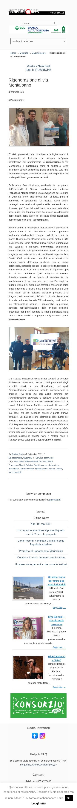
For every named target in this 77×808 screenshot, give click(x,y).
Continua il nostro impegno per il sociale (41, 557)
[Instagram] (42, 738)
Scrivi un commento (44, 458)
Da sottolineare (39, 53)
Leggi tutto (38, 803)
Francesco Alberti (16, 465)
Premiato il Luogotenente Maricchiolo (41, 550)
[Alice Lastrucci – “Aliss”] (28, 678)
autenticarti (54, 499)
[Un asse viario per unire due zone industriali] (28, 598)
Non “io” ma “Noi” (41, 523)
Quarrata (24, 53)
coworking (19, 461)
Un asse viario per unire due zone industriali (41, 564)
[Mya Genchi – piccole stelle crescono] (28, 638)
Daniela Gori (17, 454)
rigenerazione (41, 469)
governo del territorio (50, 465)
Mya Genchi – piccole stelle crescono (56, 620)
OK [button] (68, 798)
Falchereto (48, 461)
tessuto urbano (55, 469)
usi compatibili (15, 472)
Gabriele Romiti (32, 465)
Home (13, 53)
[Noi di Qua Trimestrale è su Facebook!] (35, 738)
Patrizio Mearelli (27, 469)
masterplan (14, 469)
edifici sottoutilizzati (33, 461)
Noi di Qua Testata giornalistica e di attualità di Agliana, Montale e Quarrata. (37, 10)
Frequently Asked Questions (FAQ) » (38, 764)
